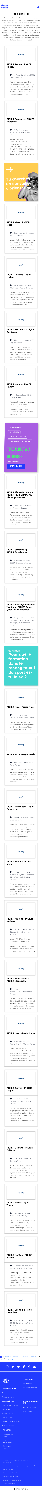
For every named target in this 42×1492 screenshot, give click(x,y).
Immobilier (11, 1359)
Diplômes (14, 432)
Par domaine (28, 1384)
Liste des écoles (11, 1357)
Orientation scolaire (20, 441)
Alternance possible (30, 1357)
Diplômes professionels (10, 1422)
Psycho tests (27, 1411)
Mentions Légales (8, 1469)
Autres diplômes (8, 1426)
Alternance (16, 428)
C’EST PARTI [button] (16, 466)
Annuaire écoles (8, 1397)
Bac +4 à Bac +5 (8, 1418)
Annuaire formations (10, 1393)
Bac (1, 1359)
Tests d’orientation (29, 1407)
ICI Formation (7, 1462)
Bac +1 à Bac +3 (7, 1414)
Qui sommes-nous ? (8, 1435)
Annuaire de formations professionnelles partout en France (20, 1466)
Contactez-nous (7, 1447)
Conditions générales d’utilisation (13, 1473)
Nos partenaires (7, 1441)
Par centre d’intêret (30, 1388)
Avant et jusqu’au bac (10, 1405)
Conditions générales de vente (12, 1480)
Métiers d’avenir (18, 437)
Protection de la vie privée (10, 1476)
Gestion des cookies (9, 1483)
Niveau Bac (6, 1409)
